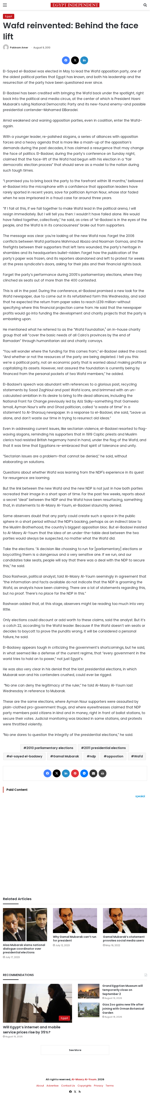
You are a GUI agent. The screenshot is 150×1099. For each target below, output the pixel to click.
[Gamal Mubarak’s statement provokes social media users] (125, 920)
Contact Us (68, 1085)
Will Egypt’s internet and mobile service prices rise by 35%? (31, 1029)
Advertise (52, 1085)
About (40, 1085)
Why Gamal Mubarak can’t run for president (74, 938)
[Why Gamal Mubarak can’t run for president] (75, 920)
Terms (110, 1085)
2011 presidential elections (105, 748)
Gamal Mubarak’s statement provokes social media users (124, 938)
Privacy (98, 1085)
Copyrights (84, 1085)
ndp (93, 756)
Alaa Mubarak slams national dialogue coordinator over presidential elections (24, 948)
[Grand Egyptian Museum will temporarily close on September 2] (88, 991)
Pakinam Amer (19, 47)
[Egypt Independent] (75, 5)
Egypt (8, 16)
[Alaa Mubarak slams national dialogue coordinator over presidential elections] (25, 924)
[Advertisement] (75, 847)
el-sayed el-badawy (25, 756)
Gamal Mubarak (66, 756)
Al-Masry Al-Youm (83, 1079)
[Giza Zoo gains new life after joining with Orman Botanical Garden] (88, 1010)
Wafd (138, 756)
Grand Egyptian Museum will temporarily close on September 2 (122, 990)
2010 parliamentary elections (49, 748)
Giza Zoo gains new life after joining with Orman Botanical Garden (123, 1009)
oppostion (115, 756)
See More (75, 1050)
